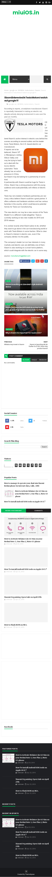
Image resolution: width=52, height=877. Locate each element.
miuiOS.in (26, 12)
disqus (34, 360)
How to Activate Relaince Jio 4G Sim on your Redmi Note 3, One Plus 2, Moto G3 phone (31, 494)
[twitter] (39, 2)
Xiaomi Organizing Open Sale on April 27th (22, 597)
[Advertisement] (26, 47)
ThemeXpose (29, 874)
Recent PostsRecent (13, 510)
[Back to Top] (26, 871)
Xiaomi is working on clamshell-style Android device (23, 285)
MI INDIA (21, 90)
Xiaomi (37, 90)
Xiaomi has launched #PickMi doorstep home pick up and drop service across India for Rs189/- (25, 308)
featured (9, 304)
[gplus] (49, 2)
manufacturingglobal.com (20, 255)
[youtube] (43, 2)
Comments (38, 510)
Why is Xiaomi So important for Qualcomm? (23, 333)
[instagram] (46, 2)
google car (13, 90)
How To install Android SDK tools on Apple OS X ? (24, 502)
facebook (43, 360)
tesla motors (29, 90)
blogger (26, 360)
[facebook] (36, 2)
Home (6, 90)
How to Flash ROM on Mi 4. (15, 625)
